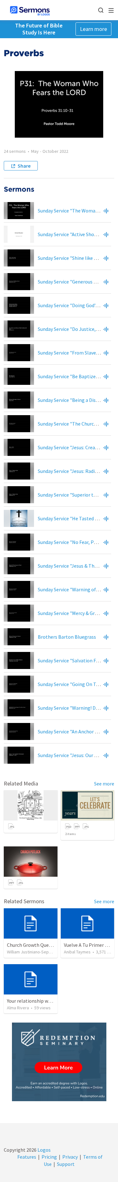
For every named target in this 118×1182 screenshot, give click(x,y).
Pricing (49, 1157)
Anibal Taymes (77, 952)
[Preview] (105, 210)
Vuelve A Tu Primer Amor (90, 945)
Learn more (93, 29)
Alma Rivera (18, 1008)
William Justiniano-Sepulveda (34, 952)
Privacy (70, 1157)
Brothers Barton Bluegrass (67, 637)
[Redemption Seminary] (59, 1062)
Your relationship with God (35, 1001)
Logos (44, 1150)
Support (66, 1164)
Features (26, 1157)
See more (104, 783)
